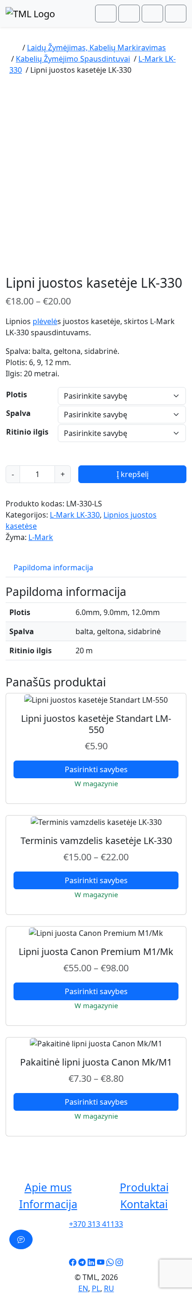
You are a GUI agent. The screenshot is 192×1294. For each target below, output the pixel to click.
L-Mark (40, 537)
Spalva (18, 413)
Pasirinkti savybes (96, 769)
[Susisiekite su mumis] (21, 1239)
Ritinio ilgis (27, 432)
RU (109, 1288)
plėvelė (45, 321)
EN (83, 1288)
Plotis (16, 394)
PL (96, 1288)
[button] (48, 1187)
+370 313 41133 (96, 1224)
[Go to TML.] (14, 47)
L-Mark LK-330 (75, 515)
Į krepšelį (133, 474)
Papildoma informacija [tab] (53, 567)
